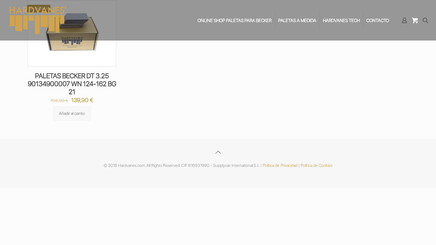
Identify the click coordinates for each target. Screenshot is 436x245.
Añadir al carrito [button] (72, 113)
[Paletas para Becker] (38, 20)
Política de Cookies (317, 165)
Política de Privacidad (280, 165)
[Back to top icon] (218, 152)
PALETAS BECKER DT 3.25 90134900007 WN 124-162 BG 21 (72, 84)
